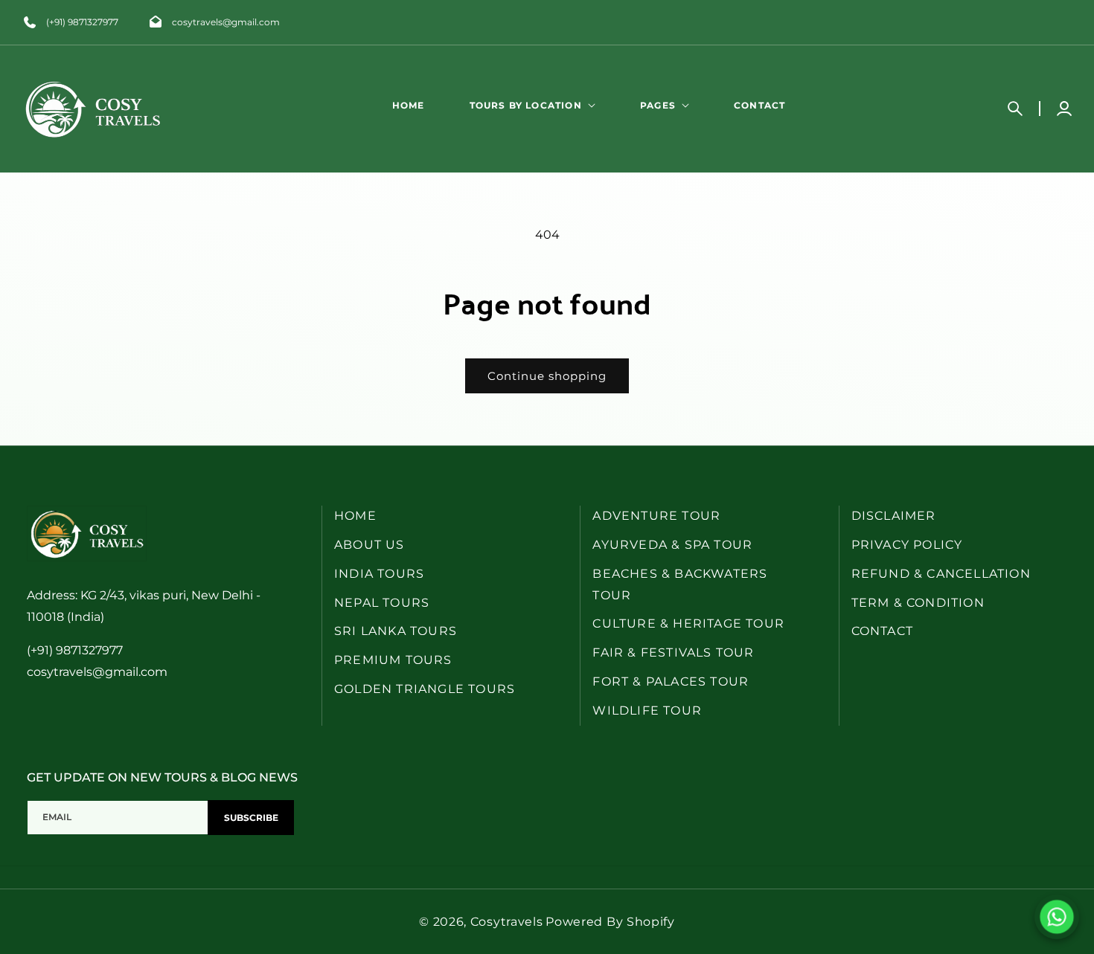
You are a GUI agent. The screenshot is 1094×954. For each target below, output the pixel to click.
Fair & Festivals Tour (673, 652)
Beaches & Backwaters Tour (679, 584)
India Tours (379, 574)
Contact (882, 632)
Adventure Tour (656, 516)
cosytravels (506, 922)
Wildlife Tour (647, 710)
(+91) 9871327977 (82, 22)
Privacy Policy (907, 545)
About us (369, 545)
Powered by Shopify (610, 922)
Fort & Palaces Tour (670, 681)
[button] (532, 105)
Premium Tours (393, 660)
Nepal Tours (381, 603)
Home (355, 516)
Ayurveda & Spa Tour (672, 545)
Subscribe (251, 818)
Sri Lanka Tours (395, 632)
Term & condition (918, 603)
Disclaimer (893, 516)
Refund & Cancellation (941, 574)
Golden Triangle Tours (424, 689)
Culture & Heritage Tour (688, 624)
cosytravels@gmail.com (226, 22)
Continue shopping (547, 376)
